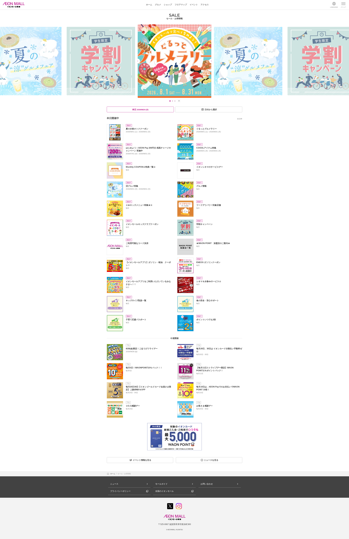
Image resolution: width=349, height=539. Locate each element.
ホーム (113, 474)
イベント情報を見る (142, 460)
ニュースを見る (211, 460)
